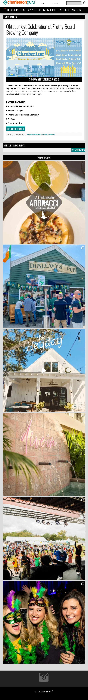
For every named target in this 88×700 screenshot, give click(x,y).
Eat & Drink (49, 10)
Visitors (76, 10)
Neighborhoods (16, 10)
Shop (66, 10)
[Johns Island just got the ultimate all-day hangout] (44, 370)
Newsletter (54, 3)
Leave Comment (48, 134)
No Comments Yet (34, 134)
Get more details (15, 129)
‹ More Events (10, 17)
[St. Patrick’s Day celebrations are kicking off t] (44, 286)
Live (60, 10)
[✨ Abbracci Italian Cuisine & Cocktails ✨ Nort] (44, 202)
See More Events (78, 150)
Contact (44, 3)
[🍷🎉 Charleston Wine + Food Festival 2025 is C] (44, 538)
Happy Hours (34, 10)
